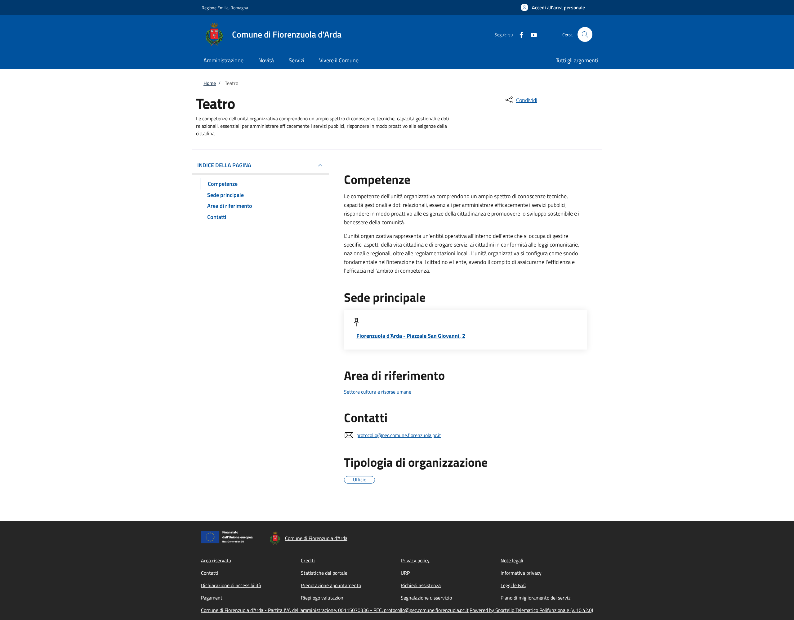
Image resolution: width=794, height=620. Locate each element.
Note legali (512, 560)
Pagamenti (212, 597)
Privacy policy (415, 560)
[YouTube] (531, 34)
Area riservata (216, 560)
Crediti (308, 560)
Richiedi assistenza (421, 585)
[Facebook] (519, 34)
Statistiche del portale (324, 573)
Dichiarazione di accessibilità (231, 585)
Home (209, 83)
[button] (552, 7)
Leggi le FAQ (514, 585)
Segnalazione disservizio (426, 597)
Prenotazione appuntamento (331, 585)
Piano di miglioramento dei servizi (536, 597)
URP (405, 573)
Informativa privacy (521, 573)
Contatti (209, 573)
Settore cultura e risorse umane (377, 391)
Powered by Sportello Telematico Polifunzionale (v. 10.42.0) (531, 610)
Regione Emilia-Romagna (225, 7)
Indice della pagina (224, 165)
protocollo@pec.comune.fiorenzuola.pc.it (398, 435)
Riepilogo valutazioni (323, 597)
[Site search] (585, 34)
